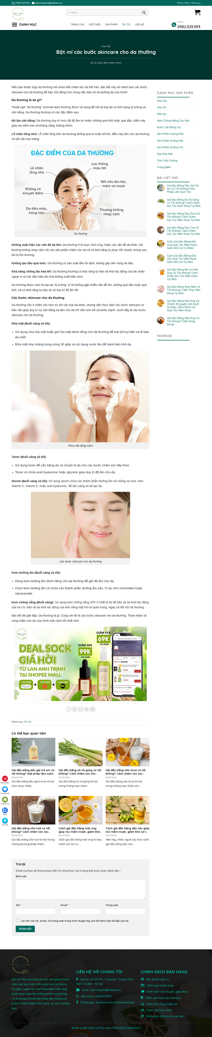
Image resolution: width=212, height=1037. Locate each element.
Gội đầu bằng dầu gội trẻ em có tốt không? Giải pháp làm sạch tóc (183, 188)
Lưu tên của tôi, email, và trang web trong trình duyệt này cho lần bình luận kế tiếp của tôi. (75, 920)
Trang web (112, 905)
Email (65, 905)
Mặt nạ (161, 114)
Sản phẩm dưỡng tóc (170, 147)
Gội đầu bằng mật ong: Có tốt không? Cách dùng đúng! (183, 321)
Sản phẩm (111, 24)
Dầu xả (161, 107)
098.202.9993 (103, 996)
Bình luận (21, 876)
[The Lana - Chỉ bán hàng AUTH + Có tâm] (18, 14)
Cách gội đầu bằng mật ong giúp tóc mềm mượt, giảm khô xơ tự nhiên (182, 244)
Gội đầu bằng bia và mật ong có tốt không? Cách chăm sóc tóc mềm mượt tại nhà (182, 274)
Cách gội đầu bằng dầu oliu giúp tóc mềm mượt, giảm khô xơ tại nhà (182, 259)
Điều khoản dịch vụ (157, 979)
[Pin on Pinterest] (86, 709)
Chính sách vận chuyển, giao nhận (167, 991)
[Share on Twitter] (74, 709)
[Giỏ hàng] (197, 12)
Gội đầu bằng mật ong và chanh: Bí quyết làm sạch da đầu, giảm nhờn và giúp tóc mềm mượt (183, 305)
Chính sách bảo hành (159, 1010)
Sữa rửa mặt (165, 154)
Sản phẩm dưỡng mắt (170, 134)
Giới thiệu (95, 24)
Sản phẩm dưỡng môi (170, 140)
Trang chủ (77, 24)
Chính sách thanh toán (160, 985)
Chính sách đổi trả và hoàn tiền (164, 1016)
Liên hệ (139, 24)
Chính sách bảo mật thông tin (163, 998)
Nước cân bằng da (169, 127)
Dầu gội (162, 100)
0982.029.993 (22, 2)
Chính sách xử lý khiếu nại (161, 1004)
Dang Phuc (115, 62)
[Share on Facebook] (68, 709)
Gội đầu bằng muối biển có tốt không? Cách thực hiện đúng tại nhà (183, 290)
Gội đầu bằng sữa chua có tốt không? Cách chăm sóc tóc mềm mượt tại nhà (183, 216)
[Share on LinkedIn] (92, 709)
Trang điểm (164, 167)
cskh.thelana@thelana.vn (48, 2)
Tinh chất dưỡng (167, 160)
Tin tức (126, 24)
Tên (18, 905)
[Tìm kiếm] (144, 12)
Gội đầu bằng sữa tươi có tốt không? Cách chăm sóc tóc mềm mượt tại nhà (183, 231)
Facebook (5, 793)
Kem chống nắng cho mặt (173, 120)
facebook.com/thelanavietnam (115, 1002)
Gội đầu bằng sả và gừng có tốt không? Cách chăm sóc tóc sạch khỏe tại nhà (183, 203)
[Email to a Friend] (80, 709)
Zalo (5, 814)
